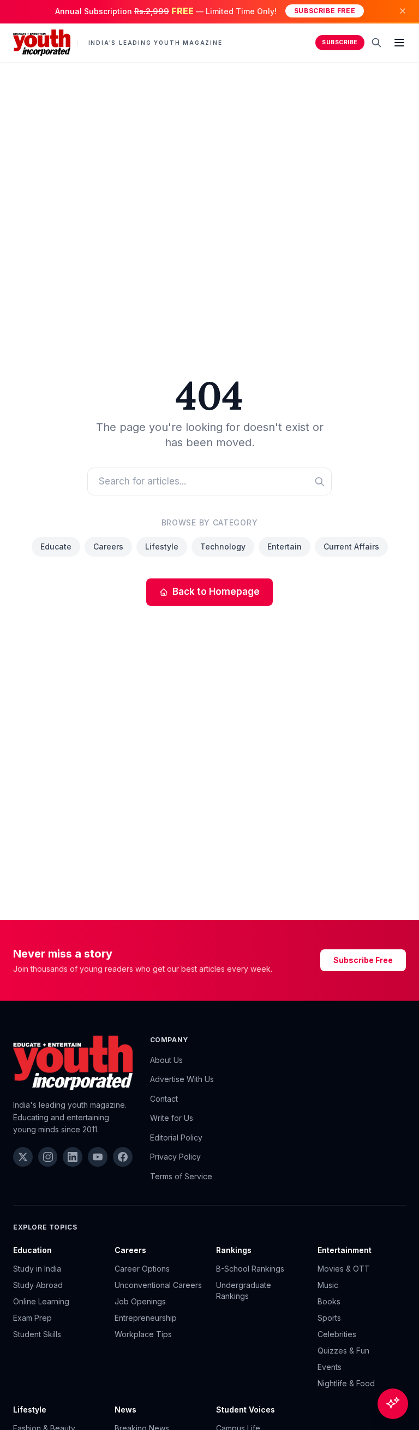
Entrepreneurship (146, 1317)
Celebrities (337, 1334)
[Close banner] (402, 11)
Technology (223, 546)
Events (330, 1367)
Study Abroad (38, 1285)
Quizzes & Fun (343, 1350)
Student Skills (37, 1334)
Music (328, 1285)
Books (329, 1301)
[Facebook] (123, 1157)
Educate (55, 546)
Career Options (142, 1268)
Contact (164, 1098)
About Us (166, 1060)
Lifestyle (161, 546)
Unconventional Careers (158, 1285)
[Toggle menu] (399, 43)
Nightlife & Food (346, 1383)
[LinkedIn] (72, 1157)
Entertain (284, 546)
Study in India (37, 1268)
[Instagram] (48, 1157)
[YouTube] (97, 1157)
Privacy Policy (175, 1156)
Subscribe (340, 42)
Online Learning (41, 1301)
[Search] (376, 42)
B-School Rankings (250, 1268)
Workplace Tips (143, 1334)
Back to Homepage (216, 591)
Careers (108, 546)
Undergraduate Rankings (243, 1290)
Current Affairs (351, 546)
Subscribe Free (324, 11)
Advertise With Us (182, 1079)
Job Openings (140, 1301)
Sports (329, 1317)
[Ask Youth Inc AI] (393, 1403)
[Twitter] (23, 1157)
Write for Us (171, 1117)
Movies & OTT (344, 1268)
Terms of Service (181, 1176)
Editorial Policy (176, 1137)
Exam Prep (32, 1317)
